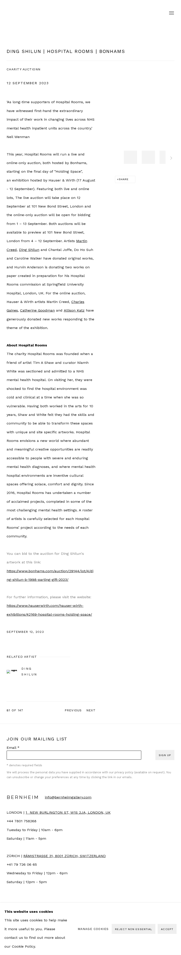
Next (171, 159)
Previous (73, 710)
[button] (130, 157)
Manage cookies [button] (93, 929)
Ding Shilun (29, 250)
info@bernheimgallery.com (68, 797)
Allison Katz (74, 310)
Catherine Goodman (37, 310)
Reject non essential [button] (133, 929)
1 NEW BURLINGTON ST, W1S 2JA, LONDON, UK (68, 812)
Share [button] (124, 179)
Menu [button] (171, 13)
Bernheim (90, 13)
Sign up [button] (165, 755)
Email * (13, 748)
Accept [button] (167, 929)
